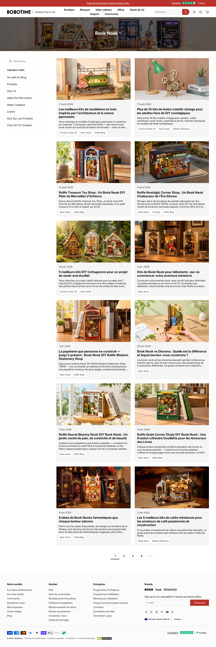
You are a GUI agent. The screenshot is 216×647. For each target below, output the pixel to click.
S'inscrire (199, 602)
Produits (12, 84)
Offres (120, 9)
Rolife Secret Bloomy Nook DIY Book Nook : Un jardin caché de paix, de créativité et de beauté (93, 436)
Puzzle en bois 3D (68, 132)
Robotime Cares (16, 602)
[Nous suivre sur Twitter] (151, 612)
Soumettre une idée (103, 611)
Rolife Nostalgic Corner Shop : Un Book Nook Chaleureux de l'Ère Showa (170, 194)
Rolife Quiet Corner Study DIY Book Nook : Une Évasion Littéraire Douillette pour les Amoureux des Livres (171, 438)
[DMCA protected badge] (104, 638)
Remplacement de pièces (62, 598)
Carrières (98, 607)
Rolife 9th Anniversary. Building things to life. (108, 3)
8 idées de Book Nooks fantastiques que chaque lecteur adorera (88, 519)
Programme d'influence (106, 589)
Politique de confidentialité (35, 638)
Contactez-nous (57, 615)
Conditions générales (55, 638)
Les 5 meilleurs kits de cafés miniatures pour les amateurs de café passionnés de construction (169, 521)
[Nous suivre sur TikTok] (172, 612)
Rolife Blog (100, 132)
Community (111, 14)
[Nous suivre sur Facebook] (146, 612)
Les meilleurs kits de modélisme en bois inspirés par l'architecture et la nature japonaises (87, 112)
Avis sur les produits (20, 118)
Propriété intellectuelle (86, 638)
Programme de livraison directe (110, 602)
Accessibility (71, 638)
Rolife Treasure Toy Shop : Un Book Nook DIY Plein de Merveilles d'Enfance (92, 194)
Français (177, 619)
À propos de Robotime (19, 589)
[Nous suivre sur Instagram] (156, 612)
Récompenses (14, 607)
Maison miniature (181, 129)
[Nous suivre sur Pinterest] (161, 612)
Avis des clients (15, 594)
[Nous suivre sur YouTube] (167, 612)
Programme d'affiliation (106, 594)
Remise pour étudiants (105, 598)
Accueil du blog (16, 77)
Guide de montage (59, 619)
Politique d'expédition (61, 602)
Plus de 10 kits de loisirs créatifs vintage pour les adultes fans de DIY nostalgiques (170, 111)
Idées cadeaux (104, 9)
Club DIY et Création (19, 125)
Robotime (18, 638)
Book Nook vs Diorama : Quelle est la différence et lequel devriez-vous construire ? (171, 353)
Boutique (69, 9)
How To (11, 91)
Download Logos (102, 615)
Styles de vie (137, 9)
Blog (9, 615)
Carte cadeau (14, 611)
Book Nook (86, 132)
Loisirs (11, 111)
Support (94, 14)
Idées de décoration (19, 97)
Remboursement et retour (62, 607)
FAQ (51, 589)
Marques (85, 9)
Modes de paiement (59, 611)
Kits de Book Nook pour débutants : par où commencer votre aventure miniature (168, 273)
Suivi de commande (59, 594)
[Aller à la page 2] (150, 556)
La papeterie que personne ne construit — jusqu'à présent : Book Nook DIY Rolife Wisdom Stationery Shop (93, 355)
